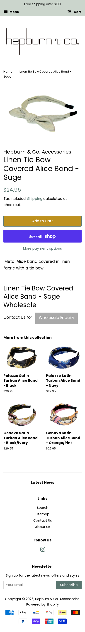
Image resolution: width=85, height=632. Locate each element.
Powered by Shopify (42, 604)
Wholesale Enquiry (56, 317)
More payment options (42, 248)
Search (42, 507)
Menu (14, 11)
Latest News (42, 482)
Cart (77, 11)
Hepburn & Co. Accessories (57, 599)
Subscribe (69, 585)
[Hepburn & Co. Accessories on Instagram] (42, 550)
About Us (42, 527)
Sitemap (42, 514)
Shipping (34, 198)
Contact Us (42, 520)
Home (7, 71)
